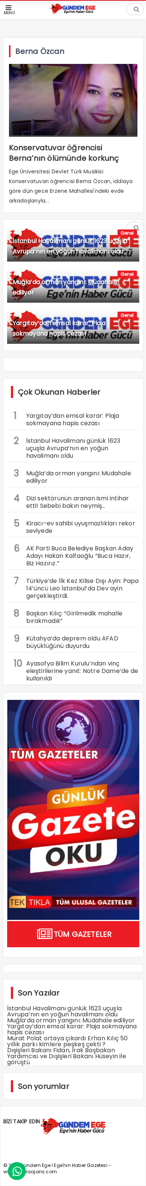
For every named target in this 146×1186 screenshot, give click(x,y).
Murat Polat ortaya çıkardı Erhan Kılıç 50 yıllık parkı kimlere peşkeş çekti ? (67, 1041)
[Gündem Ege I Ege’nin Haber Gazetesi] (73, 12)
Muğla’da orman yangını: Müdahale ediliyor (72, 476)
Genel (127, 233)
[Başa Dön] (132, 1172)
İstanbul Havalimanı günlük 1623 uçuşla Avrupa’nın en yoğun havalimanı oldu (67, 447)
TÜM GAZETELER (83, 934)
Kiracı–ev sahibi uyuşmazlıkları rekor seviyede (74, 526)
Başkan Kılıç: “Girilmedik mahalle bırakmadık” (68, 616)
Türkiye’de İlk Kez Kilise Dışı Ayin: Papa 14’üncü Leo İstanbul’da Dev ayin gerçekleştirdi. (76, 587)
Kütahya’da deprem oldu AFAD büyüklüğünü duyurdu (66, 641)
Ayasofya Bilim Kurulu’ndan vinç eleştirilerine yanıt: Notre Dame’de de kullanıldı (76, 670)
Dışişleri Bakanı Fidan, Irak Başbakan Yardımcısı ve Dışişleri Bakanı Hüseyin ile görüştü (66, 1056)
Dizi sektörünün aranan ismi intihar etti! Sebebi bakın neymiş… (71, 501)
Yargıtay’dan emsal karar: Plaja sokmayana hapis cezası (66, 418)
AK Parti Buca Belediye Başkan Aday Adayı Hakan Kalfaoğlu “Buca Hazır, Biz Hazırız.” (74, 555)
